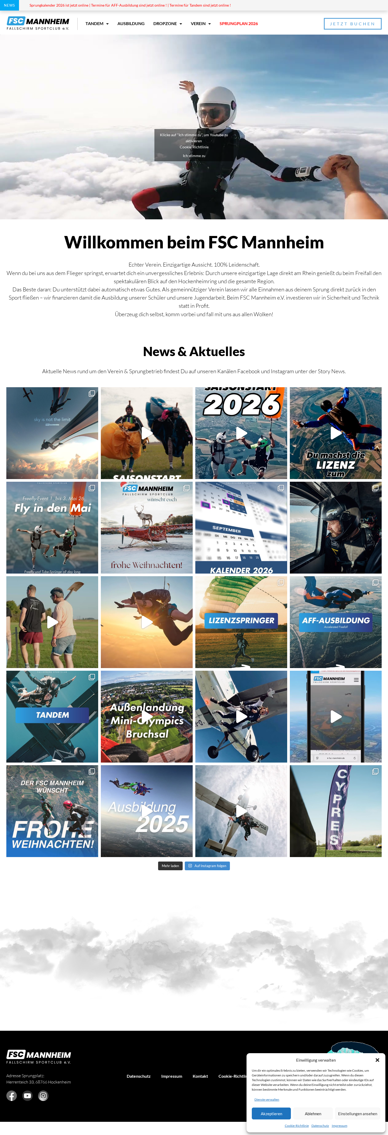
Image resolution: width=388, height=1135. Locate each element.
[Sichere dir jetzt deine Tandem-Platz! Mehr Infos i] (241, 717)
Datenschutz (320, 1126)
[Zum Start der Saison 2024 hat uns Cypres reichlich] (336, 811)
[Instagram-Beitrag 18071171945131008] (147, 622)
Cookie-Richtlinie (297, 1126)
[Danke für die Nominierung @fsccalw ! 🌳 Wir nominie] (52, 622)
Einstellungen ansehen (357, 1113)
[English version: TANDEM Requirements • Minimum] (52, 717)
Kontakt (200, 1076)
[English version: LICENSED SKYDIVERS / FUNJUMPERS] (241, 622)
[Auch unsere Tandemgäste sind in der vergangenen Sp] (241, 811)
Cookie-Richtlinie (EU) (239, 1076)
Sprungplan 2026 (239, 23)
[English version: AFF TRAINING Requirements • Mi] (336, 622)
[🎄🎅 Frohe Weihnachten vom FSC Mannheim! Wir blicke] (52, 811)
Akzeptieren (271, 1113)
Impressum (339, 1126)
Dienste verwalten (266, 1099)
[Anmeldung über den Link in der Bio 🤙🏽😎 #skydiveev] (52, 528)
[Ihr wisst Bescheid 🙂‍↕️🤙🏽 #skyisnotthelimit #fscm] (52, 433)
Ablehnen (313, 1113)
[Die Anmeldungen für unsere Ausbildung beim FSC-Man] (147, 811)
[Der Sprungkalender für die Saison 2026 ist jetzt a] (241, 528)
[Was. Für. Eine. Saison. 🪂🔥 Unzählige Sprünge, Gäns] (336, 528)
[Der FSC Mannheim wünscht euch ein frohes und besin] (147, 528)
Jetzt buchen (353, 23)
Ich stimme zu (194, 155)
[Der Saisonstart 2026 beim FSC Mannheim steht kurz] (241, 433)
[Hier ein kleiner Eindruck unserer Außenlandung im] (147, 717)
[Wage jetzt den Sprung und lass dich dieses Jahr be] (336, 433)
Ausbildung (131, 23)
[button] (377, 1060)
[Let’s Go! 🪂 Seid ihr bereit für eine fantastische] (336, 717)
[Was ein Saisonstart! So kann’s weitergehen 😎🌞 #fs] (147, 433)
